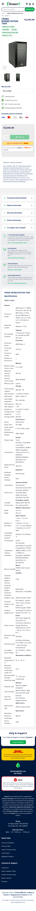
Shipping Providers (7, 856)
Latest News (5, 853)
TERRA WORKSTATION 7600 (15, 13)
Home (3, 13)
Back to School (6, 878)
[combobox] (18, 9)
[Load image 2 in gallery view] (18, 78)
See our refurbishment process (17, 283)
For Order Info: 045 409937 (18, 826)
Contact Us (5, 868)
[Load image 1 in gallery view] (7, 78)
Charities (4, 881)
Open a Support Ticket (8, 871)
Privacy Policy (5, 846)
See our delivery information (16, 258)
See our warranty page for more (17, 242)
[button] (2, 3)
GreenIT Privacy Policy (8, 849)
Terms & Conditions (7, 843)
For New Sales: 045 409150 (18, 824)
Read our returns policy (15, 269)
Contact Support (18, 742)
